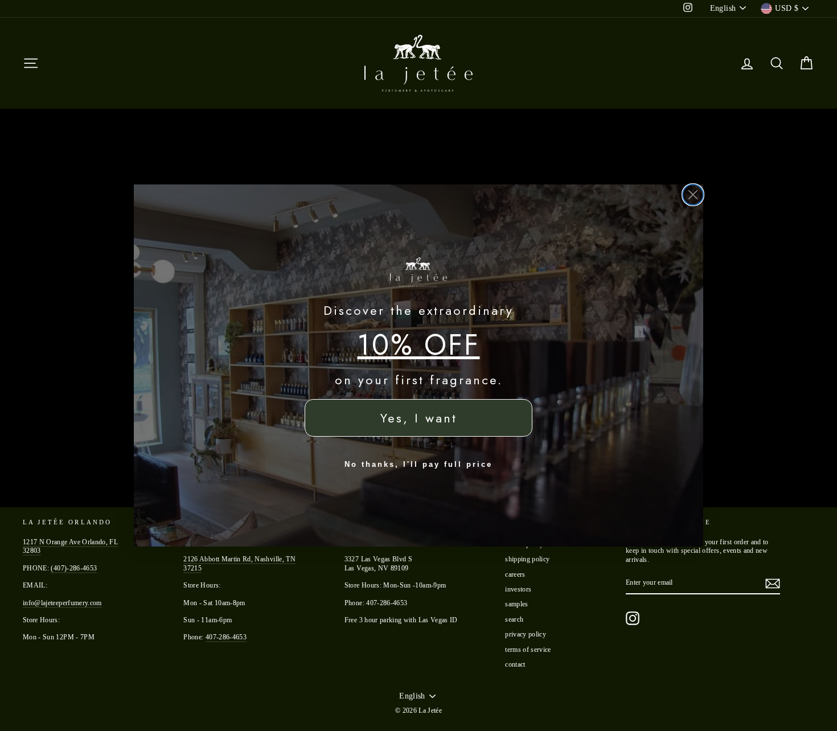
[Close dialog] (693, 194)
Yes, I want (418, 418)
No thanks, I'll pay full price (418, 464)
